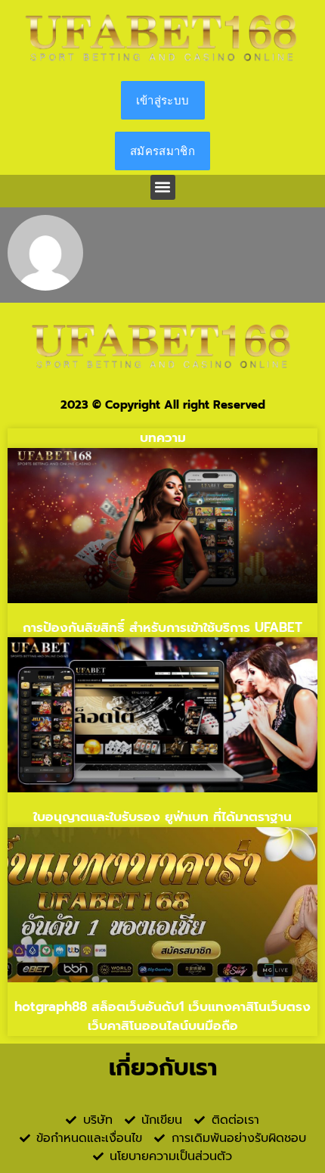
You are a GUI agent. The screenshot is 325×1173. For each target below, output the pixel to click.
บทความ (163, 437)
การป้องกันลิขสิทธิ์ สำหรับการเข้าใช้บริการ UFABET (162, 627)
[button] (162, 187)
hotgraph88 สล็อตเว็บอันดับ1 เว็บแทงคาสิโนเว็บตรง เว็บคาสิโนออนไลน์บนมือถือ (162, 1016)
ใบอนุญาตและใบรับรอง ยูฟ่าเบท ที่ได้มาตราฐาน (162, 816)
